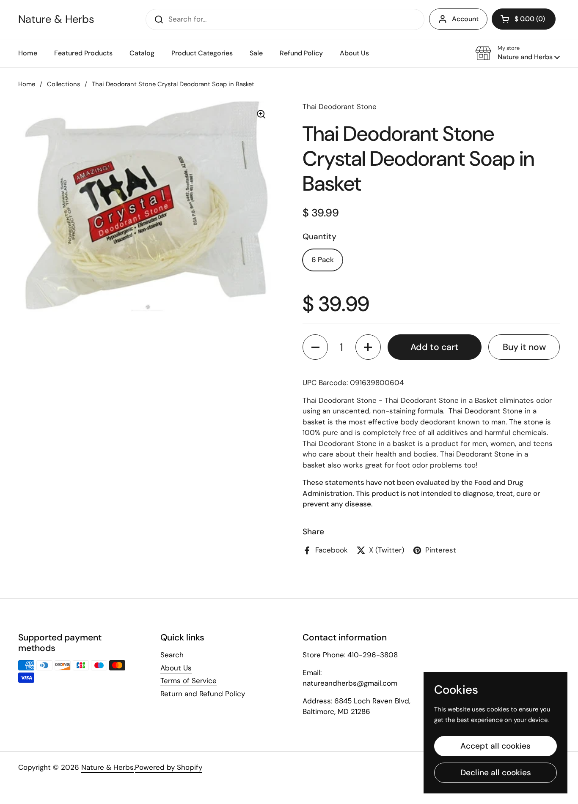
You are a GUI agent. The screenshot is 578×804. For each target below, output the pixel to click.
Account (465, 18)
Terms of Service (188, 680)
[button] (517, 53)
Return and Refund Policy (202, 693)
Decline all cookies (495, 772)
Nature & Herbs (56, 19)
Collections (63, 84)
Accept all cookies (495, 746)
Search (172, 654)
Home (26, 84)
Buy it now (524, 347)
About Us (176, 668)
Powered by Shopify (168, 767)
